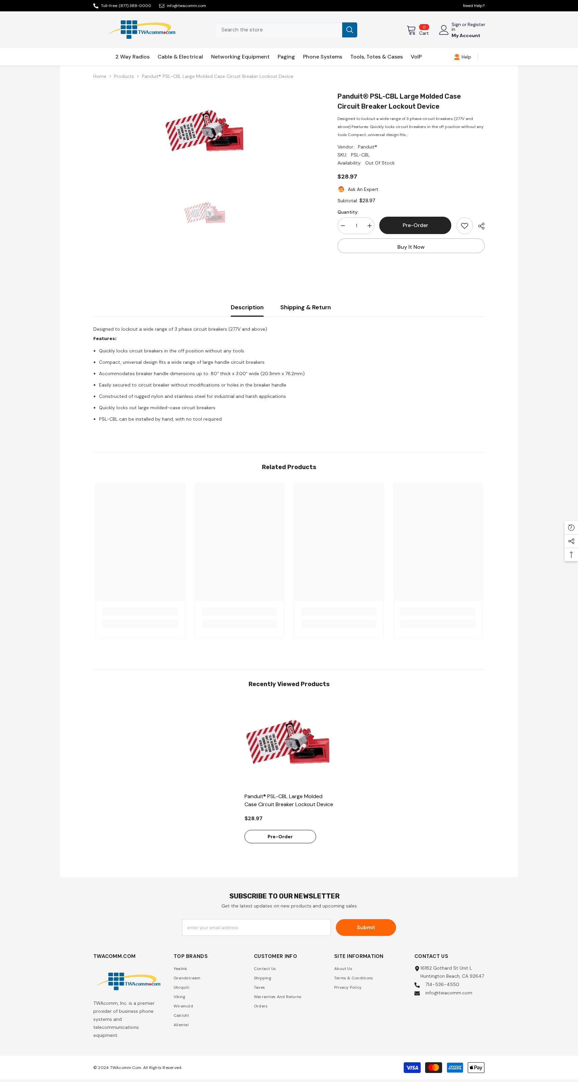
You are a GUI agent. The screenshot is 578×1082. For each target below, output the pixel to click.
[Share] (479, 226)
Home (99, 76)
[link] (462, 57)
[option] (205, 133)
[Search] (286, 29)
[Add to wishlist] (464, 225)
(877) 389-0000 (135, 5)
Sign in (456, 26)
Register (476, 24)
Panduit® (367, 147)
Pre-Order (415, 225)
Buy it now (411, 246)
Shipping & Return (305, 307)
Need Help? (474, 5)
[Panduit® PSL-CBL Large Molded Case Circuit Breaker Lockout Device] (289, 744)
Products (124, 76)
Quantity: (348, 212)
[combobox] (278, 29)
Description (247, 307)
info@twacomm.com (186, 5)
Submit (366, 927)
